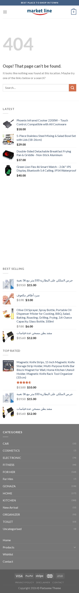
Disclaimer (43, 582)
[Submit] (72, 87)
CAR (6, 443)
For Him (8, 479)
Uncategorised (12, 529)
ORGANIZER (11, 514)
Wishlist (8, 554)
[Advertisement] (39, 222)
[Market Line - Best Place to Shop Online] (39, 12)
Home (7, 540)
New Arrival (10, 507)
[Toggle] (74, 547)
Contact (8, 561)
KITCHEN (9, 500)
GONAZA (9, 486)
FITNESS (8, 464)
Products (8, 547)
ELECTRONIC (12, 457)
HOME (7, 493)
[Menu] (5, 11)
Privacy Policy (24, 582)
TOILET (8, 521)
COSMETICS (11, 450)
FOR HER (9, 472)
